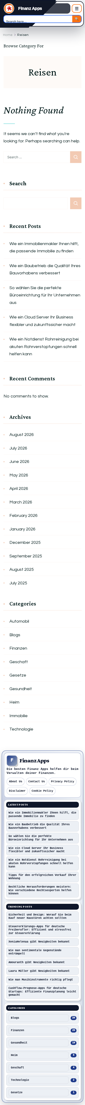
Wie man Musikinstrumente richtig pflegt (40, 979)
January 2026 (22, 529)
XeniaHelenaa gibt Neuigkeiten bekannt (39, 941)
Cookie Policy (42, 790)
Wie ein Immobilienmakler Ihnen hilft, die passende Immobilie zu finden (44, 248)
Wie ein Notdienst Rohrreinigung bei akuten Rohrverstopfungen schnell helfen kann (44, 346)
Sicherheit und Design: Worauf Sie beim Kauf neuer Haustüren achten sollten (39, 916)
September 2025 (25, 556)
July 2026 (18, 448)
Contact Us (36, 781)
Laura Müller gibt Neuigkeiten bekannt (39, 971)
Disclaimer (17, 790)
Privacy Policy (62, 781)
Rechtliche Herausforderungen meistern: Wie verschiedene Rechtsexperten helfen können (39, 890)
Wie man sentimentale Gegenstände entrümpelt (34, 952)
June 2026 (19, 461)
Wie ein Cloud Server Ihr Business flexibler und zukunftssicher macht (42, 321)
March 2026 (20, 502)
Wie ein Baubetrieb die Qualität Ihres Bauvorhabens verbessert (45, 270)
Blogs (14, 635)
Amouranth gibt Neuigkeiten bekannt (36, 962)
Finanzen (18, 648)
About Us (15, 781)
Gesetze (17, 675)
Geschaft (18, 662)
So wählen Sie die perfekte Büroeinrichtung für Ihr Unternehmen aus (44, 295)
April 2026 (18, 488)
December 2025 (25, 542)
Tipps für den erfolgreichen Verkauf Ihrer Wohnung (42, 877)
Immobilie (18, 716)
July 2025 (18, 583)
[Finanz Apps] (9, 8)
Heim (14, 702)
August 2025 (21, 569)
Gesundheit (20, 689)
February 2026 (23, 515)
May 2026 (18, 475)
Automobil (19, 621)
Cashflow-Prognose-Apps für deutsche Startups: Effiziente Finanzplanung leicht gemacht (42, 992)
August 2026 (21, 434)
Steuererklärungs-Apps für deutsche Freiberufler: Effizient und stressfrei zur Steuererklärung (39, 930)
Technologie (21, 729)
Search (17, 183)
